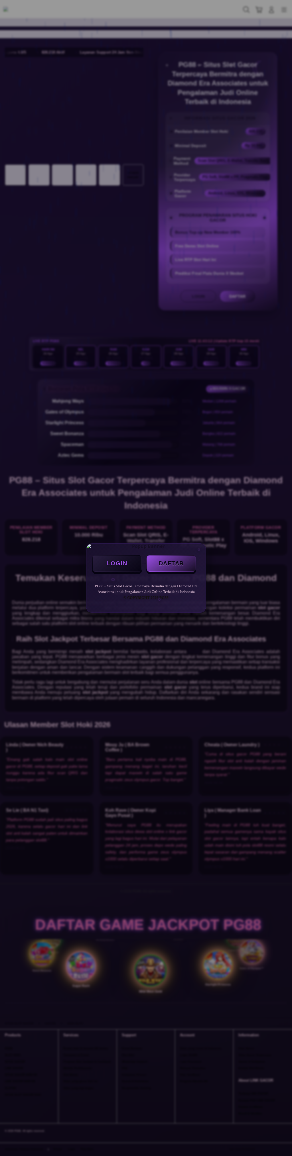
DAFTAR (171, 563)
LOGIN (117, 563)
